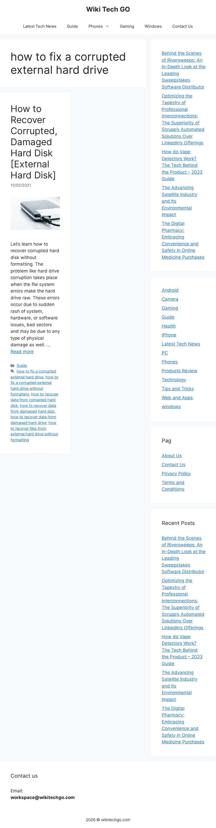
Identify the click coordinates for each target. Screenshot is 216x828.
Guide (72, 26)
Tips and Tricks (178, 388)
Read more (22, 351)
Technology (174, 379)
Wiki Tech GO (108, 9)
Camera (170, 299)
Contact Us (182, 26)
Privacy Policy (176, 473)
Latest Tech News (39, 26)
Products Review (179, 370)
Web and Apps (177, 397)
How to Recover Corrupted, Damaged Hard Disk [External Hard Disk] (34, 142)
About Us (172, 455)
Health (169, 326)
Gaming (127, 26)
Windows (153, 26)
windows (171, 406)
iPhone (169, 335)
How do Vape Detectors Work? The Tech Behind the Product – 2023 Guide (182, 165)
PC (165, 352)
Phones (96, 26)
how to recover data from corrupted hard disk (34, 400)
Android (170, 290)
